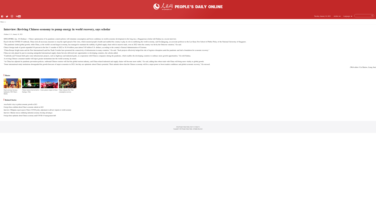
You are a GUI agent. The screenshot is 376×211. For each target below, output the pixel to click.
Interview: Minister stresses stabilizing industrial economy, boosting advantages (28, 113)
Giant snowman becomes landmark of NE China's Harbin (10, 92)
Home (2, 22)
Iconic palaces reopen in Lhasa (49, 90)
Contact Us (197, 127)
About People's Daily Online (182, 127)
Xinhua (6, 34)
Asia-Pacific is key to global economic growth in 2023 (20, 104)
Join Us (192, 127)
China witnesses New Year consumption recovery (66, 91)
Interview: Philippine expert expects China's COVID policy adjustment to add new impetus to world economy (37, 110)
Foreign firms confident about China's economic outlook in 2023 (24, 107)
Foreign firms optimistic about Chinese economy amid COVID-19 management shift (30, 115)
